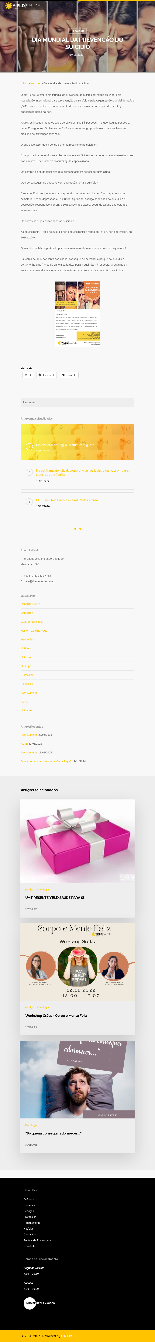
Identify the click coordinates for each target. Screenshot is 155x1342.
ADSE (24, 743)
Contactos (27, 612)
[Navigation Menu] (148, 6)
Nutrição (26, 657)
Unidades (26, 710)
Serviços (29, 1211)
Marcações (27, 639)
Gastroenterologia (32, 621)
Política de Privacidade (37, 1240)
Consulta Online (30, 604)
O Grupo (26, 666)
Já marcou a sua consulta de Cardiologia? (46, 761)
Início (24, 83)
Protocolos (27, 674)
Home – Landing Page (34, 630)
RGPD (77, 529)
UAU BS (67, 1336)
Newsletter (30, 1246)
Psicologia (77, 31)
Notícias (35, 83)
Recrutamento (29, 692)
